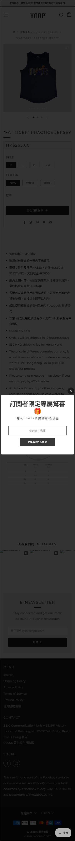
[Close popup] (71, 390)
